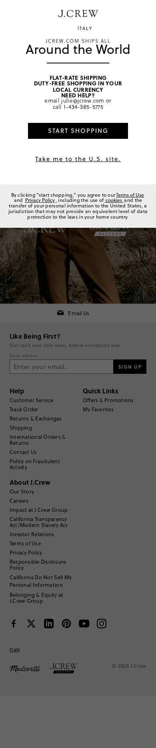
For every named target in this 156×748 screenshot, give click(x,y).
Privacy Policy (40, 200)
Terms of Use (130, 194)
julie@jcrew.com (82, 100)
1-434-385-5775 (83, 107)
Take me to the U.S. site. (78, 159)
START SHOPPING (78, 130)
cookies (113, 200)
